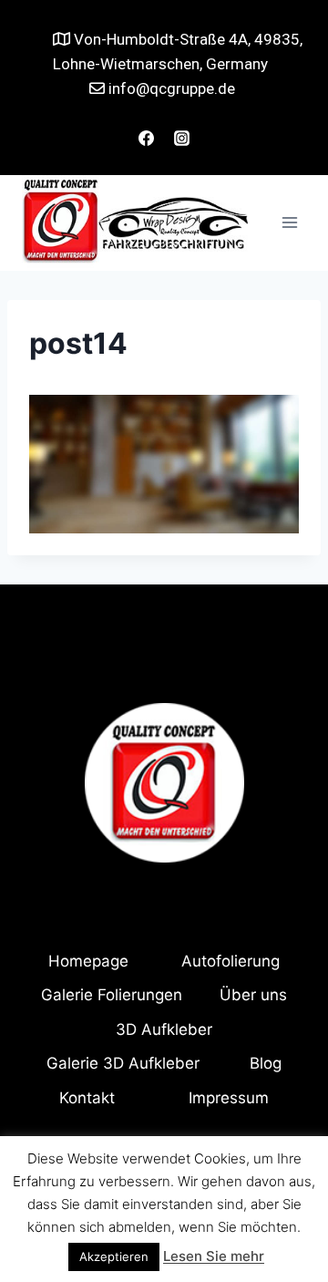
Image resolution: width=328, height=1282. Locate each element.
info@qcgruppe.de (170, 88)
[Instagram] (182, 138)
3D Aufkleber (164, 1029)
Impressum (229, 1098)
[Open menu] (289, 223)
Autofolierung (230, 961)
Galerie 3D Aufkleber (123, 1063)
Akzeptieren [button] (114, 1256)
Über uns (253, 995)
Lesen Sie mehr (213, 1256)
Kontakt (87, 1098)
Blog (266, 1063)
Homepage (88, 961)
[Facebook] (145, 138)
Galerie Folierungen (111, 995)
